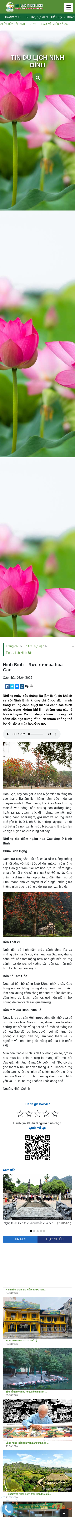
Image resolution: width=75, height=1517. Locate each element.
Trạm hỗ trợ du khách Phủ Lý (21, 1340)
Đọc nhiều (55, 1239)
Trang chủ (13, 17)
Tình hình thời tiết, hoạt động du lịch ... (26, 1391)
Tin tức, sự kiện (36, 17)
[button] (31, 1231)
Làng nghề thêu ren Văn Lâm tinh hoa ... (27, 1443)
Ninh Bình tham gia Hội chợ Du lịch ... (26, 1289)
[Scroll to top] (64, 1513)
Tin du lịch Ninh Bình (20, 652)
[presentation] (5, 1195)
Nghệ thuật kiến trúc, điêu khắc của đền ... (30, 1223)
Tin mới (20, 1239)
